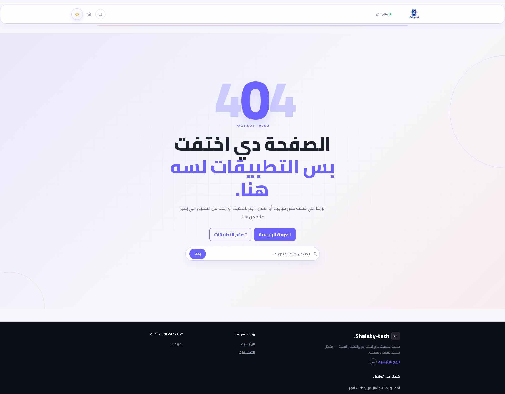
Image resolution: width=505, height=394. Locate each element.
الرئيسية (248, 344)
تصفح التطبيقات (230, 234)
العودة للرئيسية (275, 234)
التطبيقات (247, 352)
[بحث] (100, 14)
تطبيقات (177, 344)
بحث (197, 254)
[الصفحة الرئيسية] (89, 14)
